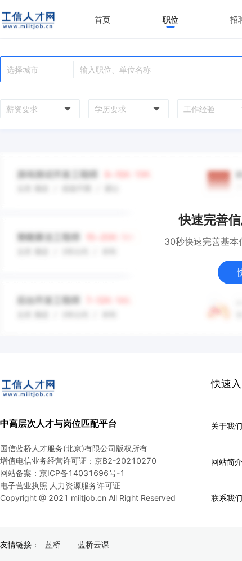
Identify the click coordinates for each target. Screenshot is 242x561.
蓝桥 (53, 544)
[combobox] (38, 109)
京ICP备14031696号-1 (82, 473)
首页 (102, 19)
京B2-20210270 (125, 460)
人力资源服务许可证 (85, 485)
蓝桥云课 (93, 544)
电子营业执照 (23, 485)
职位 (170, 19)
